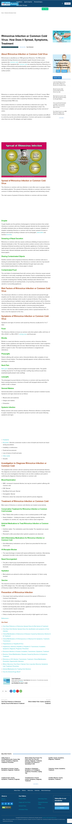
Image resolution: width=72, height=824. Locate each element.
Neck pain (4, 368)
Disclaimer (50, 817)
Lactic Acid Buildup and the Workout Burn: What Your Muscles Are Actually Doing (59, 84)
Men (58, 71)
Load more (61, 117)
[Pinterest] (17, 691)
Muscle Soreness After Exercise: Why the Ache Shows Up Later (58, 91)
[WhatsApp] (20, 691)
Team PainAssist (29, 47)
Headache (6, 439)
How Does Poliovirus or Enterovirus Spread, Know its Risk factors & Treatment (25, 626)
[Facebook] (11, 691)
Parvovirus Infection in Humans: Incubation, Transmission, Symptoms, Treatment (26, 651)
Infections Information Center (10, 12)
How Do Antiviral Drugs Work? (12, 672)
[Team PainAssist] (6, 681)
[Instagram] (5, 803)
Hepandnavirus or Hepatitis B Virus (13, 643)
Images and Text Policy (24, 802)
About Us (3, 798)
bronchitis (9, 234)
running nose (23, 334)
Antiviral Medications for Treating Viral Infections (17, 669)
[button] (62, 3)
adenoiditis (40, 232)
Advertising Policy (42, 798)
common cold (14, 62)
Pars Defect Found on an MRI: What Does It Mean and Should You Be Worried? (60, 113)
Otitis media (6, 456)
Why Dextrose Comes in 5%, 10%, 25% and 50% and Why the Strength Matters (59, 97)
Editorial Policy (22, 806)
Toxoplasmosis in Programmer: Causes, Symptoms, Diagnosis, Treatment (33, 779)
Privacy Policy (22, 798)
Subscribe (62, 807)
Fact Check (45, 9)
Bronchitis (6, 442)
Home (2, 12)
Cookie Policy (41, 807)
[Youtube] (11, 803)
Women (64, 71)
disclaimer (21, 681)
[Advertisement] (26, 24)
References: (4, 618)
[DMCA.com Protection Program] (6, 808)
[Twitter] (14, 691)
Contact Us (3, 800)
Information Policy (23, 809)
